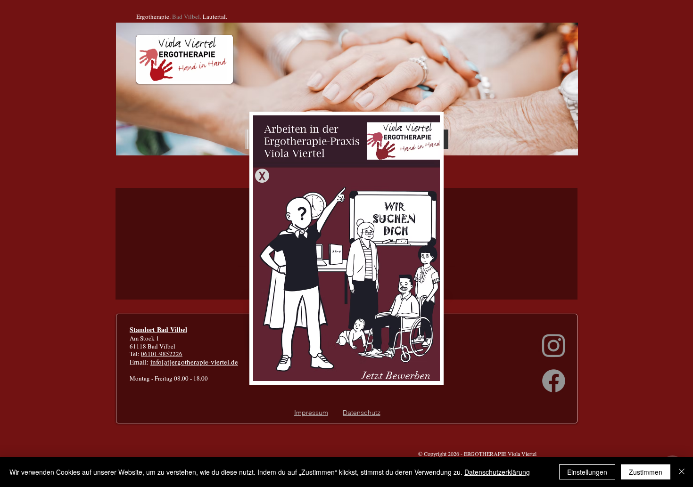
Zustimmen (645, 472)
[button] (262, 176)
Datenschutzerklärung (497, 472)
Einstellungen (587, 472)
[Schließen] (681, 471)
